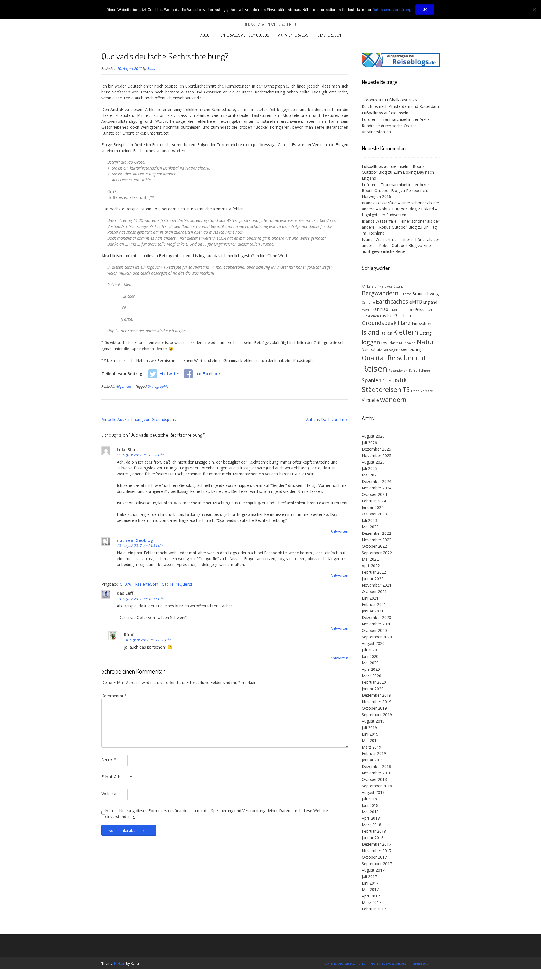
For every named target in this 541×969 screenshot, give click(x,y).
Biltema (405, 294)
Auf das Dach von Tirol (327, 419)
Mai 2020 (370, 662)
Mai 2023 (370, 526)
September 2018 (377, 785)
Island (370, 332)
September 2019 (377, 714)
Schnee (424, 371)
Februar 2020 (374, 682)
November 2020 (376, 624)
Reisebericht (406, 357)
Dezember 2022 (376, 533)
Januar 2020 (372, 688)
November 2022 (376, 539)
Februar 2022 (374, 572)
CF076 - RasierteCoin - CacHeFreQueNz (156, 584)
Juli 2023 (369, 520)
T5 (406, 390)
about (205, 35)
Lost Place (389, 342)
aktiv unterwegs (293, 35)
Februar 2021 (374, 604)
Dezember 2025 (376, 449)
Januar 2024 (372, 507)
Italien (386, 333)
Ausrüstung (395, 286)
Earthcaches (392, 301)
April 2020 (371, 669)
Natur (425, 341)
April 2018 (371, 818)
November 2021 (376, 585)
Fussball (386, 315)
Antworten (339, 531)
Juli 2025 (369, 468)
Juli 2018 (369, 798)
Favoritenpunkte (401, 310)
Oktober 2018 (374, 779)
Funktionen (370, 316)
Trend (415, 391)
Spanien (371, 380)
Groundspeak (379, 323)
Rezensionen (398, 371)
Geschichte (404, 315)
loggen (371, 342)
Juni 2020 (370, 656)
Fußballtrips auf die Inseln (385, 112)
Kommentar (114, 695)
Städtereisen (329, 35)
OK (425, 9)
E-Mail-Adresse (116, 776)
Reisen (374, 368)
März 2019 (371, 747)
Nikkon (119, 963)
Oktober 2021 (374, 591)
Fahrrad (380, 309)
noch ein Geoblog (135, 540)
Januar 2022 (372, 578)
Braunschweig (425, 293)
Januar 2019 (372, 760)
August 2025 (373, 462)
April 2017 (371, 896)
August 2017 (373, 870)
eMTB (415, 302)
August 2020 (373, 643)
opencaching (410, 349)
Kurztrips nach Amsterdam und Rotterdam (400, 106)
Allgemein (123, 386)
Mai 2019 (370, 740)
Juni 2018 (370, 805)
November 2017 (376, 850)
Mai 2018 (370, 811)
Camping (368, 302)
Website (108, 793)
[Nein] (534, 9)
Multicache (407, 343)
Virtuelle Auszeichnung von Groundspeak (139, 419)
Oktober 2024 (374, 494)
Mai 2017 (370, 889)
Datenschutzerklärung (345, 963)
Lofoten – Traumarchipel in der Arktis (396, 119)
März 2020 (371, 675)
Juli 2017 (369, 876)
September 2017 (377, 863)
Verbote (427, 391)
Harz (404, 323)
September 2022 (377, 552)
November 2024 (376, 488)
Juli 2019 (369, 727)
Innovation (421, 323)
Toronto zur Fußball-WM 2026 (389, 100)
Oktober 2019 (374, 708)
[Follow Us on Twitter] (438, 962)
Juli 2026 (369, 442)
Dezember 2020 (376, 617)
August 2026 (373, 436)
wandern (393, 399)
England (430, 302)
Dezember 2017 (376, 844)
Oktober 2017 (374, 857)
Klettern (405, 332)
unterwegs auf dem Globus (244, 35)
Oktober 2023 (374, 513)
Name (108, 759)
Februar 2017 (374, 909)
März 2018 (371, 824)
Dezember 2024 (376, 481)
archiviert (379, 286)
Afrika (366, 286)
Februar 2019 (374, 753)
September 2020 (377, 637)
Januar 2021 (372, 611)
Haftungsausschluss (388, 963)
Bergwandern (380, 293)
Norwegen (390, 350)
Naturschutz (372, 349)
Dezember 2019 (376, 695)
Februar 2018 (374, 831)
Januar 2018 (372, 837)
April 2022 (371, 565)
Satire (413, 371)
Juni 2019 (370, 734)
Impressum (420, 963)
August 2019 (373, 721)
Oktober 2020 (374, 630)
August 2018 (373, 792)
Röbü (151, 68)
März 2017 (371, 902)
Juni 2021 (370, 598)
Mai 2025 (370, 475)
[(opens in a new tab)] (401, 65)
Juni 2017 (370, 883)
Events (366, 310)
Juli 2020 (369, 649)
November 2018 (376, 773)
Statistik (394, 379)
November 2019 (376, 701)
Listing (425, 333)
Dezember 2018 (376, 766)
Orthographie (157, 386)
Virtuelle (370, 400)
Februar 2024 (374, 501)
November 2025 (376, 455)
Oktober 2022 (374, 546)
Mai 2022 (370, 559)
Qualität (374, 357)
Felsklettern (425, 309)
